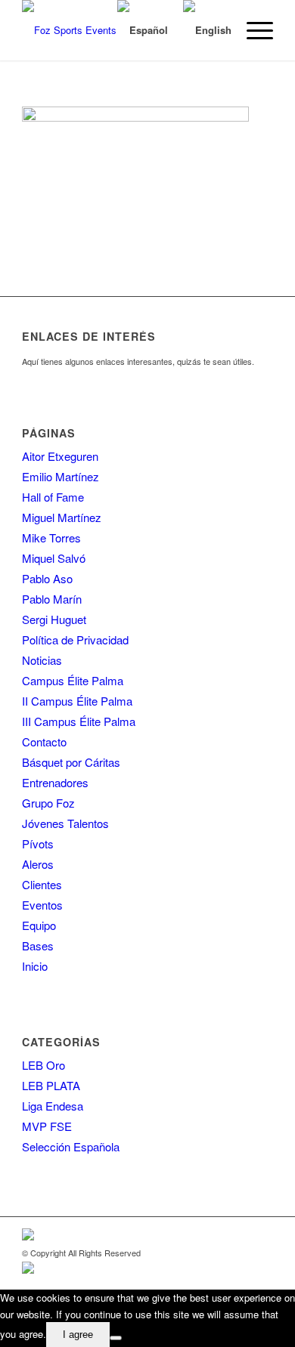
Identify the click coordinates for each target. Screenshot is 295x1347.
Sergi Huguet (54, 619)
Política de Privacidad (75, 639)
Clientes (42, 884)
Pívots (38, 843)
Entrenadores (55, 782)
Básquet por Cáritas (71, 762)
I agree (78, 1334)
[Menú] (252, 30)
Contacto (44, 741)
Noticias (42, 660)
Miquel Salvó (53, 558)
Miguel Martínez (61, 517)
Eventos (42, 905)
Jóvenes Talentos (65, 823)
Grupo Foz (48, 803)
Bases (38, 945)
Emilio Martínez (60, 476)
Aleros (38, 864)
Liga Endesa (52, 1106)
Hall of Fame (53, 497)
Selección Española (71, 1146)
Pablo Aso (47, 578)
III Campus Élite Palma (78, 721)
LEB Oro (43, 1065)
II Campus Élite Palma (77, 701)
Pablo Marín (52, 599)
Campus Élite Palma (72, 680)
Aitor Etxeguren (60, 456)
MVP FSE (47, 1126)
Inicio (35, 966)
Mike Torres (51, 537)
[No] (116, 1338)
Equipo (39, 925)
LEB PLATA (51, 1085)
